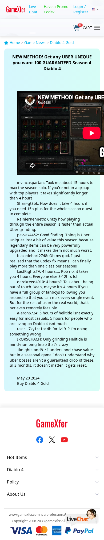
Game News (35, 42)
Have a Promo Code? (56, 9)
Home (15, 42)
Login (78, 6)
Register (80, 11)
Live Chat (33, 9)
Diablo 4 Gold (62, 42)
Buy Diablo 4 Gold (33, 383)
